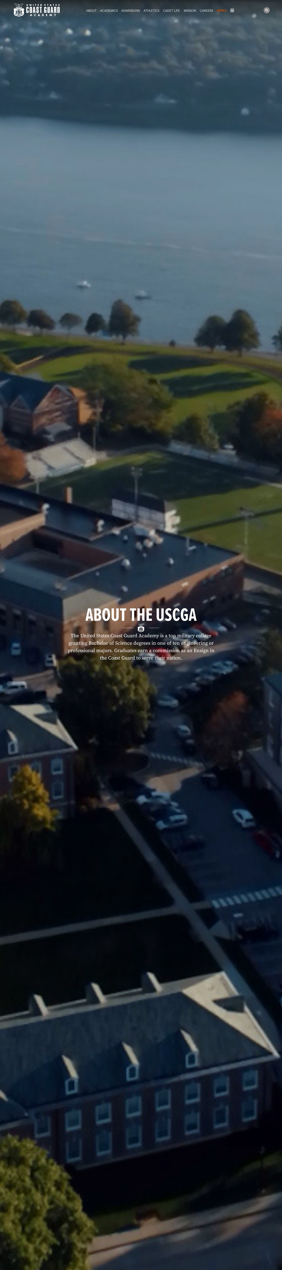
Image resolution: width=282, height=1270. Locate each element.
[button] (267, 10)
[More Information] (235, 10)
